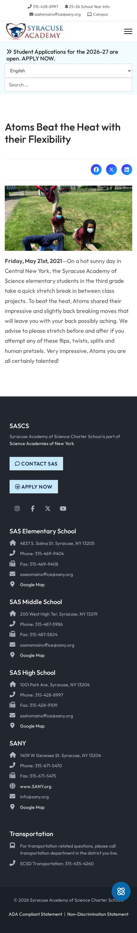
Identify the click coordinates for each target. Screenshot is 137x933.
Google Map (32, 584)
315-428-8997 (45, 6)
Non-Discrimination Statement (97, 914)
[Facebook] (96, 169)
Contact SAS (39, 463)
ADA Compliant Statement (35, 914)
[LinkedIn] (126, 169)
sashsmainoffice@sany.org (57, 14)
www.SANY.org (35, 786)
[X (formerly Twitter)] (111, 169)
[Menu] (128, 31)
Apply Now (36, 486)
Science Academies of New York (42, 443)
